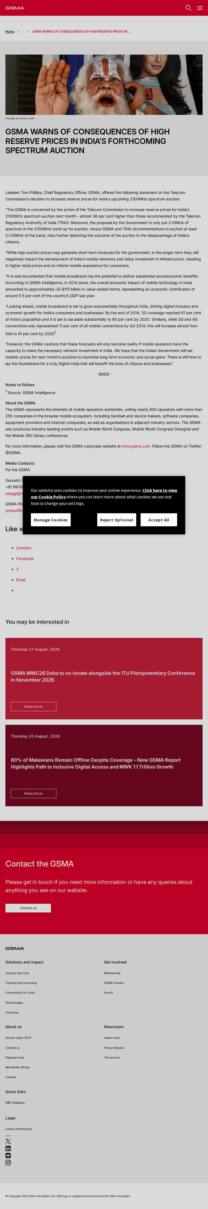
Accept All (158, 519)
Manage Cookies (51, 519)
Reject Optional (116, 519)
